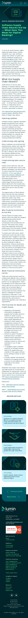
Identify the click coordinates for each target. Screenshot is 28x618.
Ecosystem (9, 547)
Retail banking (10, 552)
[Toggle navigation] (25, 3)
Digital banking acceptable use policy (14, 606)
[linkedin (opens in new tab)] (11, 595)
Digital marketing (11, 566)
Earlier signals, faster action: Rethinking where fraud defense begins (13, 476)
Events (8, 581)
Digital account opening (13, 555)
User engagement (11, 561)
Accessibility (14, 599)
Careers (8, 588)
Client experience (11, 572)
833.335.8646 (10, 523)
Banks (8, 538)
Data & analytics (11, 567)
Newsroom (9, 590)
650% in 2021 (14, 59)
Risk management (11, 564)
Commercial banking (12, 554)
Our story (9, 587)
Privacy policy (14, 601)
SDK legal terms (14, 607)
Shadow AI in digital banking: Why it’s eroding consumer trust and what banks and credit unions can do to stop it (14, 421)
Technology (9, 545)
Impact (8, 580)
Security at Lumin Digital (14, 604)
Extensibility (10, 569)
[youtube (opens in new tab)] (16, 595)
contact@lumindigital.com (14, 522)
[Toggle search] (21, 3)
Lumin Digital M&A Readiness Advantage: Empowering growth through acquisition (13, 449)
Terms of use (13, 603)
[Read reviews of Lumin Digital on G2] (13, 529)
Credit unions (10, 539)
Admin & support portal (13, 563)
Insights (8, 578)
